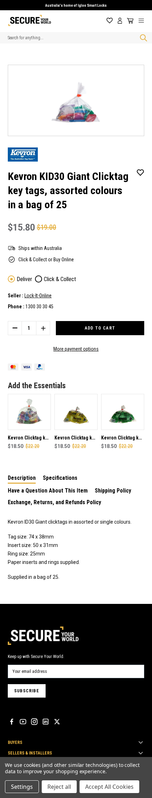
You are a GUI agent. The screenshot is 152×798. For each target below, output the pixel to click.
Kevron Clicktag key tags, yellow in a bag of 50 (75, 438)
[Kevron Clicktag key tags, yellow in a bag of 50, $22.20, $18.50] (76, 412)
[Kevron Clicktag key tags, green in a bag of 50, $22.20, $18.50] (122, 412)
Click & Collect (60, 279)
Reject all (59, 787)
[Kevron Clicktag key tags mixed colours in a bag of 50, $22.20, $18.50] (29, 412)
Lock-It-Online (38, 295)
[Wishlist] (109, 21)
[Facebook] (12, 722)
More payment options (76, 349)
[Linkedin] (45, 722)
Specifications (60, 477)
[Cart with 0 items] (129, 21)
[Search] (142, 37)
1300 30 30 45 (39, 306)
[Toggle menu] (144, 20)
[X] (57, 722)
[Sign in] (120, 21)
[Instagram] (34, 722)
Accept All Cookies (109, 787)
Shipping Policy (113, 490)
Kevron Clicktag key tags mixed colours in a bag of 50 (29, 438)
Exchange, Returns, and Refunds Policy (54, 502)
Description (22, 477)
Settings (22, 787)
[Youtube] (23, 722)
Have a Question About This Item (48, 490)
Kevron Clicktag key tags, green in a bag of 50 (122, 438)
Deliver (24, 279)
